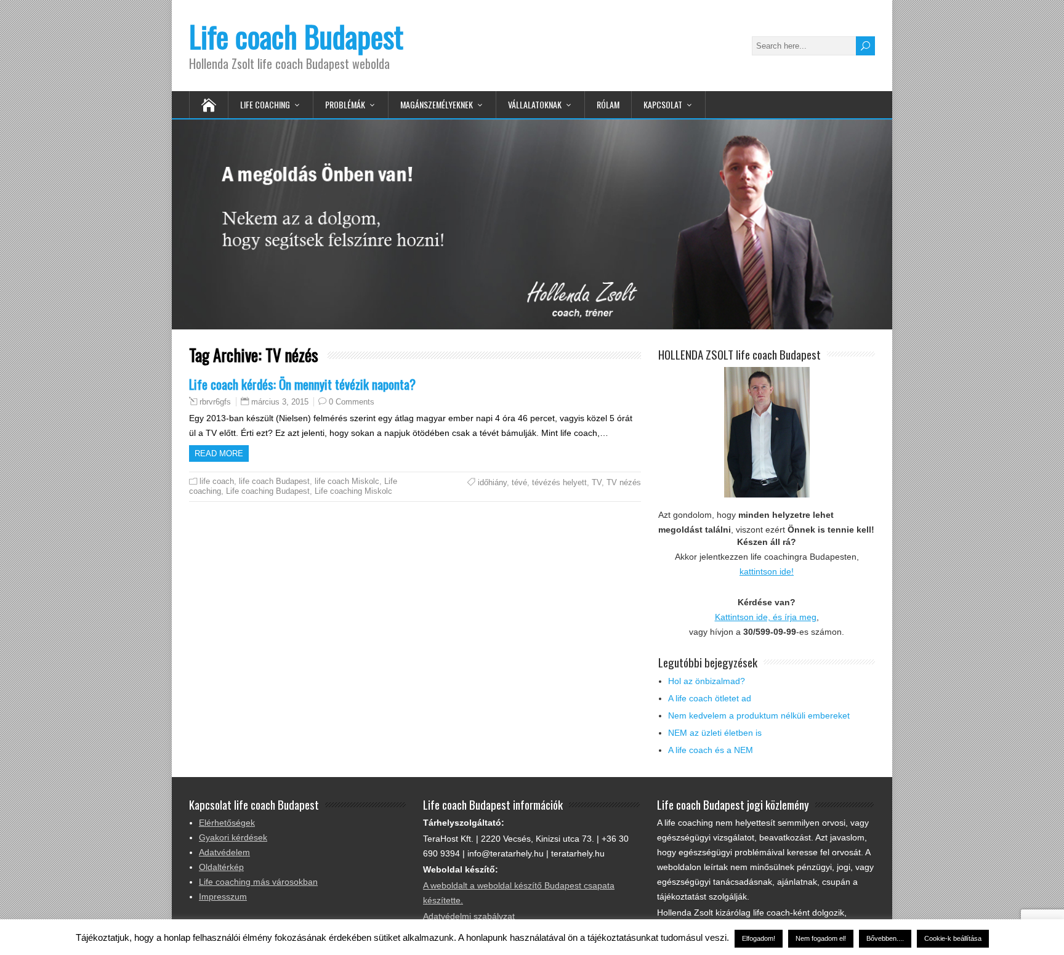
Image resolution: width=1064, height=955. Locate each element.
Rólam (608, 104)
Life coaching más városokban (258, 882)
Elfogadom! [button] (758, 938)
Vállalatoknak (535, 104)
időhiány (492, 482)
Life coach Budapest (296, 36)
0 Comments (351, 401)
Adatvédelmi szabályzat (469, 916)
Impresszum (223, 896)
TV (597, 482)
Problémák (345, 104)
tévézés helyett (559, 482)
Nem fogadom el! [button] (821, 938)
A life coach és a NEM (710, 750)
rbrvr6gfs (215, 402)
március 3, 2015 (279, 401)
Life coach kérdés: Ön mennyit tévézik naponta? (302, 383)
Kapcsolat (662, 104)
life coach (217, 481)
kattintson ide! (767, 571)
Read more (219, 453)
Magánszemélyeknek (436, 104)
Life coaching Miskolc (353, 491)
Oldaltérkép (221, 867)
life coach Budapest (274, 481)
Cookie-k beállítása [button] (952, 938)
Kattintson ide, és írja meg (765, 617)
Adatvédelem (224, 852)
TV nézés (624, 482)
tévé (519, 482)
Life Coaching (265, 104)
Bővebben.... (885, 938)
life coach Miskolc (347, 481)
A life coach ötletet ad (709, 698)
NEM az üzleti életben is (715, 733)
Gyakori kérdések (233, 837)
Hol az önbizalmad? (706, 681)
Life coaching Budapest (268, 491)
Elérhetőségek (227, 823)
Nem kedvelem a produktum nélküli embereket (759, 715)
